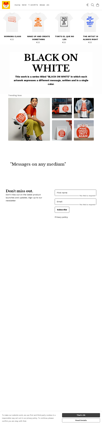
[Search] (92, 4)
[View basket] (97, 4)
